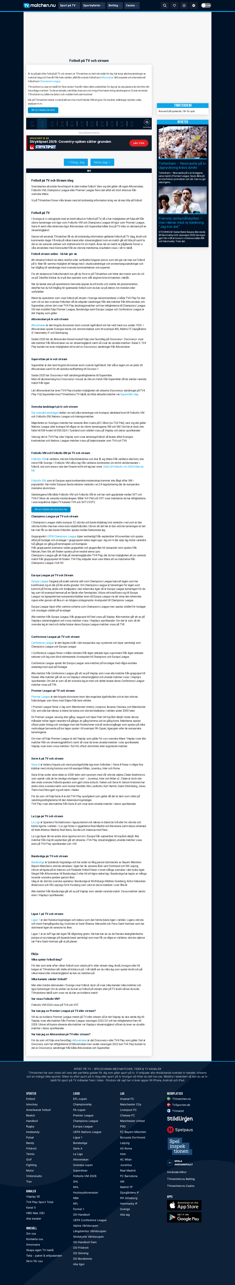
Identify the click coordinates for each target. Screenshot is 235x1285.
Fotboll (30, 1099)
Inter (123, 1154)
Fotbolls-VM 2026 (85, 1176)
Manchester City (130, 1104)
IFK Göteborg (128, 1198)
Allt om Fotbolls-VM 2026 (43, 110)
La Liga (35, 822)
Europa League (40, 581)
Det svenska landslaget (45, 412)
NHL (76, 1187)
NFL (75, 1203)
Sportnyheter (92, 5)
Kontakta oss (34, 1239)
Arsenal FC (127, 1099)
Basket (30, 1115)
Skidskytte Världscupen (88, 1236)
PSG (123, 1126)
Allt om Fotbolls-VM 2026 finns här (51, 509)
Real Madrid (128, 1170)
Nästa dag (100, 162)
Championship (82, 1104)
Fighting (31, 1165)
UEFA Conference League (89, 1220)
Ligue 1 (35, 920)
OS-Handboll (81, 1214)
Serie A (35, 764)
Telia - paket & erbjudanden (44, 1255)
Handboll (32, 1121)
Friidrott (31, 1148)
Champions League (50, 81)
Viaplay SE (33, 1196)
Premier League (40, 696)
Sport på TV (67, 5)
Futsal (30, 1137)
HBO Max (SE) (35, 1213)
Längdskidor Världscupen (89, 1231)
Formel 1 (78, 1209)
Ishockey (32, 1104)
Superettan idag (129, 394)
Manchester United (132, 1121)
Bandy (30, 1143)
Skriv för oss (34, 1261)
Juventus (126, 1165)
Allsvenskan (107, 77)
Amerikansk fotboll (38, 1110)
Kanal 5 (31, 1207)
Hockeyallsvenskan (85, 1192)
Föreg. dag (77, 162)
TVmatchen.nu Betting (181, 1179)
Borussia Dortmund (132, 1137)
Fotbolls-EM (38, 480)
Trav (29, 1181)
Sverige (125, 1209)
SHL (75, 1181)
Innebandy (33, 1132)
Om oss (31, 1233)
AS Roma (126, 1148)
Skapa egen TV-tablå (40, 1250)
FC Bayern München (133, 1132)
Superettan (80, 1170)
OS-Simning (80, 1253)
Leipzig (125, 1143)
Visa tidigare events (88, 132)
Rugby (30, 1126)
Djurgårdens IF (129, 1192)
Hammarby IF (128, 1203)
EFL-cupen (80, 1099)
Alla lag (125, 1214)
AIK (122, 1181)
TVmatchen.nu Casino (180, 1186)
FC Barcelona (128, 1176)
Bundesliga (37, 862)
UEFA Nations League (87, 1132)
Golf (29, 1159)
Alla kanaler (33, 1218)
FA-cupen (79, 1110)
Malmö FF (126, 1187)
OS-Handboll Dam (85, 1242)
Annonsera (33, 1244)
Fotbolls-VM (38, 459)
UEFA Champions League (62, 536)
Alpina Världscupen (85, 1225)
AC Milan (126, 1159)
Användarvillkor (177, 1172)
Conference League (42, 642)
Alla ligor (79, 1264)
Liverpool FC (128, 1110)
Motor (30, 1170)
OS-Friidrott (81, 1247)
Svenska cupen (83, 1165)
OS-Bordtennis (82, 1258)
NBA (76, 1198)
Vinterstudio (34, 1176)
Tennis (30, 1154)
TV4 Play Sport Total (39, 1202)
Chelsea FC (127, 1115)
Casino (130, 5)
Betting (113, 5)
